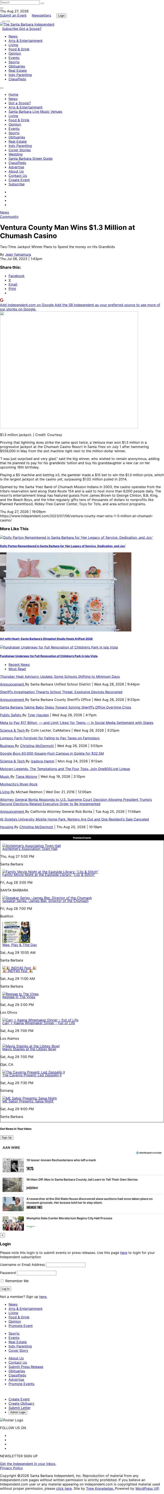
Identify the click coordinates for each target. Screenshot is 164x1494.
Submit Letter (20, 1408)
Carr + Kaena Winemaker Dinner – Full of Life (38, 1023)
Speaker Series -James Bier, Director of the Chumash (45, 901)
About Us (16, 171)
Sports (14, 62)
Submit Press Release (26, 1367)
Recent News (19, 664)
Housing (7, 827)
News (13, 36)
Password (8, 1273)
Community (9, 216)
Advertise (16, 167)
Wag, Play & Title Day (19, 945)
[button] (82, 1165)
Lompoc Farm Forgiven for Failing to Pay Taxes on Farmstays (50, 738)
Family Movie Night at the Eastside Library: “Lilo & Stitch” (48, 875)
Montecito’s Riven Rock (19, 784)
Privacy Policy (11, 1468)
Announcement (12, 684)
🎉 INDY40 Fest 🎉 (17, 971)
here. (43, 1296)
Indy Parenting (20, 75)
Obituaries (17, 66)
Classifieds (17, 79)
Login (61, 15)
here (123, 1252)
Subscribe (10, 28)
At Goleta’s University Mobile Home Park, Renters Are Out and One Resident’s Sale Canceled (74, 819)
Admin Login (18, 1412)
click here (64, 1488)
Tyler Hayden (38, 715)
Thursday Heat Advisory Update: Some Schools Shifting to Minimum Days (60, 676)
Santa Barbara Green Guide (31, 158)
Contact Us (18, 175)
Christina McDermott (37, 746)
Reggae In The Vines (18, 997)
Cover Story (18, 1350)
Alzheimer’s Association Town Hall (29, 849)
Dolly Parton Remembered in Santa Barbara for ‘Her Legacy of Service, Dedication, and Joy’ (63, 546)
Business (7, 746)
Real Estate (18, 70)
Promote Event (21, 1326)
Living (13, 45)
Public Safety (11, 715)
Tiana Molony (26, 776)
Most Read (17, 669)
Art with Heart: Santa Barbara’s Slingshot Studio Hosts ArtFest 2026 (46, 638)
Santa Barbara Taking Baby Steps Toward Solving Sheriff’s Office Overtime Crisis (65, 707)
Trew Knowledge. (100, 1488)
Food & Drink (19, 49)
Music (5, 776)
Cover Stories (20, 150)
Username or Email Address (22, 1264)
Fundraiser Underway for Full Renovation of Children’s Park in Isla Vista (49, 656)
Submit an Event (13, 15)
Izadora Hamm (42, 761)
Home (13, 94)
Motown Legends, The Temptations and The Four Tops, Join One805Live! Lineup (65, 769)
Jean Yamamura (18, 254)
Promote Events (21, 1384)
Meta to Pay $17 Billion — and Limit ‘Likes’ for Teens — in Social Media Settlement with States (76, 723)
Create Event (19, 180)
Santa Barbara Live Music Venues (35, 111)
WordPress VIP (147, 1488)
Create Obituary (21, 1403)
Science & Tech (13, 730)
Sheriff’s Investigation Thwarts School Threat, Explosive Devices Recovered (61, 692)
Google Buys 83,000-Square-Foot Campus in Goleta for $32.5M (52, 753)
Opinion (15, 53)
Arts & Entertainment (25, 40)
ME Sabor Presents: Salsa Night (27, 1101)
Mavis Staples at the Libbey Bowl (29, 1049)
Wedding (16, 154)
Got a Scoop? (30, 28)
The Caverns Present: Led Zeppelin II (32, 1075)
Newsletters (41, 15)
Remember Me (16, 1281)
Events (14, 58)
